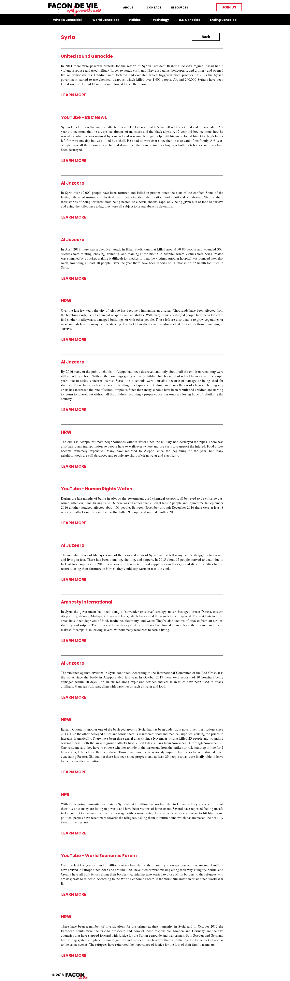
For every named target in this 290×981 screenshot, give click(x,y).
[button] (229, 7)
